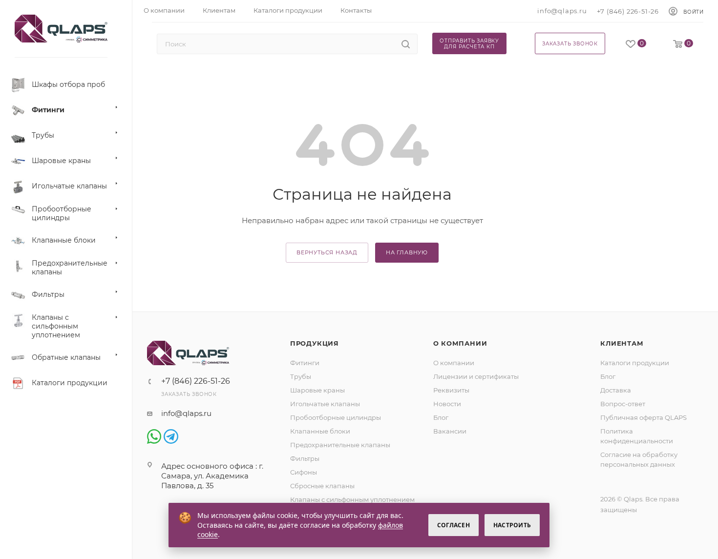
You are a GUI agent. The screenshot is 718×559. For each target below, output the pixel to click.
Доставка (615, 390)
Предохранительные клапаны (340, 445)
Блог (440, 417)
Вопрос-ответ (622, 404)
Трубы (300, 376)
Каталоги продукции (634, 363)
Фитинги (304, 363)
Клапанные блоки (320, 431)
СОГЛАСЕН (453, 525)
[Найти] (406, 44)
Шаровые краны (317, 390)
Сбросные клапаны (322, 486)
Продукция (314, 343)
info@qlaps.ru (562, 11)
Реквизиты (451, 390)
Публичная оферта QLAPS (643, 417)
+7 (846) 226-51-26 (628, 11)
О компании (460, 343)
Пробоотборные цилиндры (335, 417)
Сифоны (303, 472)
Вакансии (449, 431)
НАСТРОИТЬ (512, 525)
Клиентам (621, 343)
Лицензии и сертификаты (476, 376)
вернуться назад (327, 252)
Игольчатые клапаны (325, 404)
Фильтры (304, 458)
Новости (447, 404)
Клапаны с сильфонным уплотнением (352, 499)
